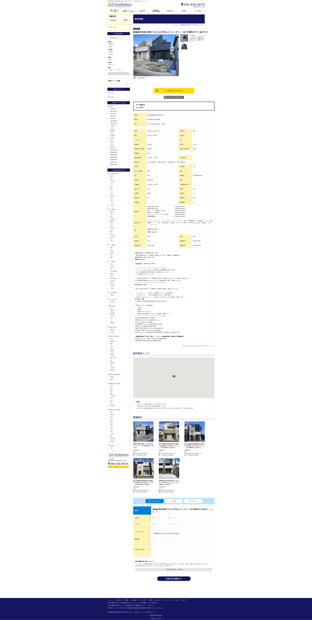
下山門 (112, 266)
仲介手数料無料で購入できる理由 (145, 317)
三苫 (111, 320)
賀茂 (111, 417)
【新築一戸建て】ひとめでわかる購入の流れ (148, 330)
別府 (111, 431)
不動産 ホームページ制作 (156, 618)
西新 (111, 393)
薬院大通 (112, 438)
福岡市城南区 (113, 120)
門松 (111, 254)
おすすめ (112, 92)
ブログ (177, 600)
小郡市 (112, 128)
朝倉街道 (112, 363)
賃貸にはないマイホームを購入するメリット (148, 319)
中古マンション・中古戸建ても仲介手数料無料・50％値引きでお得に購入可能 (157, 332)
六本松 (112, 434)
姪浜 (111, 264)
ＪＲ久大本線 (113, 299)
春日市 (112, 133)
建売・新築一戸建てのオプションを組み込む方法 (149, 328)
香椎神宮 (112, 219)
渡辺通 (112, 441)
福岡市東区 (113, 108)
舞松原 (112, 221)
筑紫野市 (112, 130)
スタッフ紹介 (197, 11)
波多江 (112, 276)
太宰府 (112, 332)
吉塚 (111, 185)
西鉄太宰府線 (113, 327)
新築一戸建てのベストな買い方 (114, 11)
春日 (111, 198)
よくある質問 (133, 600)
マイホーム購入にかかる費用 (144, 322)
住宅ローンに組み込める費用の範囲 (146, 326)
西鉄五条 (112, 329)
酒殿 (111, 231)
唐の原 (112, 315)
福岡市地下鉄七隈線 (115, 409)
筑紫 (111, 365)
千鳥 (111, 178)
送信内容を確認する (174, 579)
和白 (111, 216)
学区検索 (126, 600)
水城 (111, 200)
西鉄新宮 (112, 322)
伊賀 (111, 226)
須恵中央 (112, 236)
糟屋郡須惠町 (113, 157)
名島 (111, 308)
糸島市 (112, 145)
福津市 (112, 142)
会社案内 (184, 11)
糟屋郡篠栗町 (113, 152)
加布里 (112, 285)
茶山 (111, 429)
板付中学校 (154, 232)
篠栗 (111, 257)
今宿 (111, 268)
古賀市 (112, 140)
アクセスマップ (118, 466)
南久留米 (112, 301)
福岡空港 (112, 405)
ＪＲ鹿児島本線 (114, 173)
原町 (111, 250)
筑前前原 (112, 281)
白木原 (112, 355)
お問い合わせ (158, 600)
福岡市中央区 (113, 113)
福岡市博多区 (113, 111)
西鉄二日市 (113, 358)
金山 (111, 426)
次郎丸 (112, 414)
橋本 (111, 412)
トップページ (111, 600)
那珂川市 (112, 147)
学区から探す (112, 27)
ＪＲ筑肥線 (112, 261)
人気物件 (112, 97)
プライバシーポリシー (159, 565)
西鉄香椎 (112, 313)
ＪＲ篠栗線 (112, 245)
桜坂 (111, 436)
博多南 (112, 295)
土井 (111, 224)
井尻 (111, 348)
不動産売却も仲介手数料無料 (156, 11)
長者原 (112, 228)
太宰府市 (112, 137)
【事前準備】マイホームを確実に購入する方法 (149, 324)
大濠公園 (112, 395)
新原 (111, 238)
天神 (111, 400)
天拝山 (112, 205)
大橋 (111, 346)
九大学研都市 (113, 271)
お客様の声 (142, 11)
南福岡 (112, 195)
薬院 (111, 338)
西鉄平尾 (112, 341)
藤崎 (111, 391)
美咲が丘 (112, 283)
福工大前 (112, 181)
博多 (111, 188)
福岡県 (111, 106)
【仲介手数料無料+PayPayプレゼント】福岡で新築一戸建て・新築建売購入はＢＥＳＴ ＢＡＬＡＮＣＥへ (131, 605)
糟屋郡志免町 (113, 154)
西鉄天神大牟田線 (114, 336)
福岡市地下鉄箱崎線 (115, 374)
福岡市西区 (113, 118)
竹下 (111, 190)
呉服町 (112, 377)
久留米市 (112, 125)
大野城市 (112, 135)
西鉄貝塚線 (112, 306)
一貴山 (112, 288)
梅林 (111, 421)
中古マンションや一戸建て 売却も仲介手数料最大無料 (151, 338)
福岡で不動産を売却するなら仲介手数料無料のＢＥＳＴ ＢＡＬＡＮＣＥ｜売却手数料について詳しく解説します (133, 602)
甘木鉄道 (112, 445)
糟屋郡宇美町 (113, 150)
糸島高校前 (113, 278)
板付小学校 (154, 229)
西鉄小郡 (112, 370)
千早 (111, 183)
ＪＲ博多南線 (113, 292)
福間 (111, 176)
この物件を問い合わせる (174, 90)
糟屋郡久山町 (113, 162)
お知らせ (184, 600)
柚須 (111, 247)
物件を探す (170, 11)
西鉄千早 (112, 310)
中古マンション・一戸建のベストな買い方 (128, 11)
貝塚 (111, 379)
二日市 (112, 202)
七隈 (111, 424)
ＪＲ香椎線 (112, 209)
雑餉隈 (112, 350)
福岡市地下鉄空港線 (115, 383)
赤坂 (111, 398)
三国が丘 (112, 367)
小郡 (111, 448)
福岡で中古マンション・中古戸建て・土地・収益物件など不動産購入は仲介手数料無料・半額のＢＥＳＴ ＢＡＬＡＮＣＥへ (135, 608)
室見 (111, 388)
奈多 (111, 214)
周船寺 (112, 273)
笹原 (111, 193)
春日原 (112, 353)
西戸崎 (112, 211)
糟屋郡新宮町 (113, 159)
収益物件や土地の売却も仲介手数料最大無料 (148, 340)
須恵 (111, 233)
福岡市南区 (113, 116)
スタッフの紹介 (142, 600)
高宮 (111, 343)
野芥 (111, 419)
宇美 (111, 240)
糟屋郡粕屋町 (113, 164)
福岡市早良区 (113, 123)
